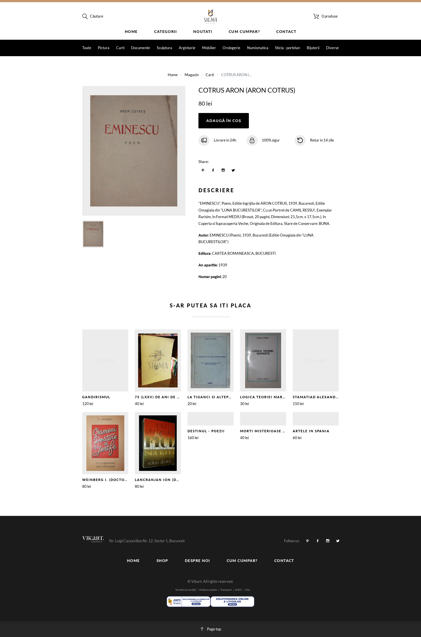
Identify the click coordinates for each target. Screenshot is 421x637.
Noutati (202, 31)
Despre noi (197, 560)
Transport (226, 589)
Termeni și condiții (185, 589)
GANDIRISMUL (96, 397)
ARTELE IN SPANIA (311, 431)
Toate (86, 47)
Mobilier (209, 47)
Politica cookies (208, 589)
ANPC (238, 589)
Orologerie (231, 47)
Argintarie (187, 47)
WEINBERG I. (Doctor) (105, 480)
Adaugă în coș (223, 120)
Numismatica (257, 47)
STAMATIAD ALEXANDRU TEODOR (326, 397)
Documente (140, 47)
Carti (120, 47)
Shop (162, 560)
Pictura (103, 47)
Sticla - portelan (287, 47)
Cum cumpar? (244, 31)
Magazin (192, 74)
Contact (286, 31)
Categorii (165, 31)
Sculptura (164, 47)
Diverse (332, 47)
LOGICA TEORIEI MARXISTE (267, 397)
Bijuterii (313, 47)
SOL (247, 589)
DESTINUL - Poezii (206, 431)
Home (131, 31)
